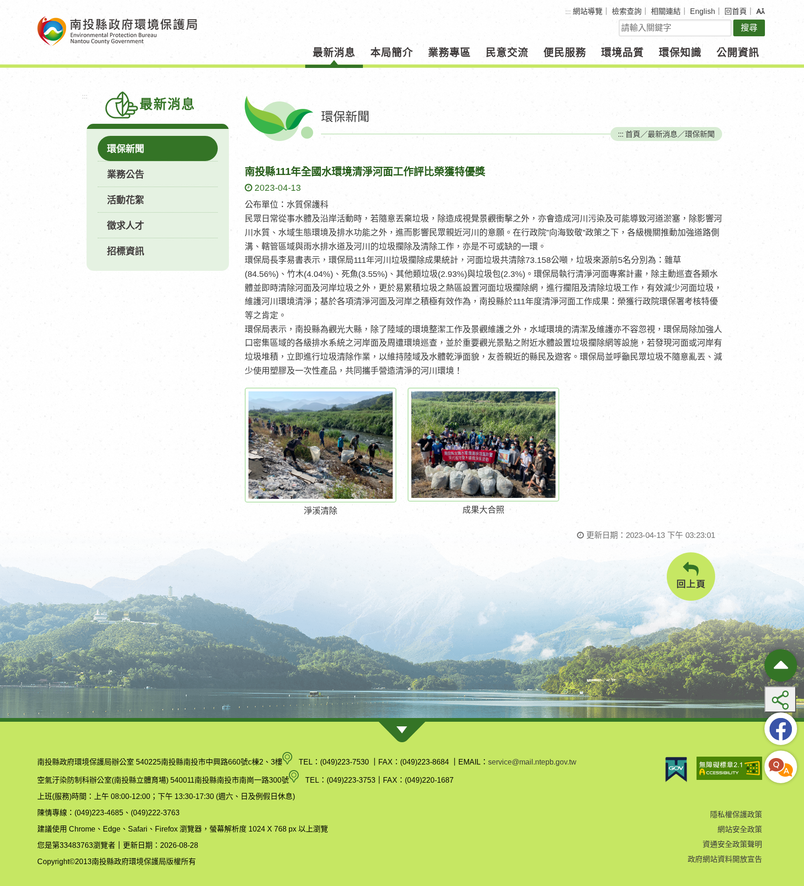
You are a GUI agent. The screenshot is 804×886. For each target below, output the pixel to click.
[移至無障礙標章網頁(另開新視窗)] (729, 769)
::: (568, 11)
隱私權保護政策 (736, 815)
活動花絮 (125, 200)
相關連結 (666, 11)
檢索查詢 (627, 11)
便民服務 (564, 52)
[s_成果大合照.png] (483, 445)
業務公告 (125, 174)
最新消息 (334, 52)
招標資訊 (125, 251)
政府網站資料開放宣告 (725, 859)
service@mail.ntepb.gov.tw (532, 762)
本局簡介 (391, 52)
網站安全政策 (739, 829)
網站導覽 (588, 11)
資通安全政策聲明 (732, 844)
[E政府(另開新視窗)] (676, 769)
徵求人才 (125, 226)
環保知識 (680, 52)
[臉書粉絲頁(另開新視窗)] (780, 728)
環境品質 (622, 52)
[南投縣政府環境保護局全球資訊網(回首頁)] (117, 31)
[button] (760, 12)
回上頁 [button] (691, 584)
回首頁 (735, 11)
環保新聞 (125, 149)
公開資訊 (738, 52)
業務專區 (449, 52)
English (702, 11)
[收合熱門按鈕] (780, 665)
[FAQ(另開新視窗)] (780, 767)
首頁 (632, 134)
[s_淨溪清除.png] (320, 445)
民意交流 (507, 52)
